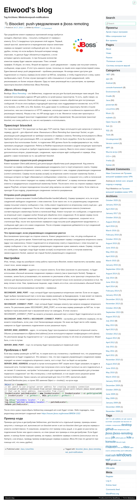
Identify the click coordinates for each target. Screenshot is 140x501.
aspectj (129, 419)
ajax (108, 79)
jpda (121, 438)
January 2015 (112, 265)
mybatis (109, 117)
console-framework (114, 87)
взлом (116, 460)
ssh (113, 455)
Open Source (111, 122)
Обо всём (110, 468)
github (110, 429)
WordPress (116, 498)
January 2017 (112, 213)
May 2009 (110, 398)
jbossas (108, 438)
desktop (126, 425)
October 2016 (112, 217)
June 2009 (110, 394)
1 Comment (47, 28)
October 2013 (112, 308)
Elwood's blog (28, 10)
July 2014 (110, 278)
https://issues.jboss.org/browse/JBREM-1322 (61, 413)
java (128, 429)
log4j (123, 442)
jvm (125, 438)
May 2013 (110, 325)
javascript (110, 105)
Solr (107, 126)
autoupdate (116, 421)
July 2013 (110, 321)
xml (112, 460)
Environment (111, 92)
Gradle (109, 96)
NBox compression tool (116, 36)
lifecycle (119, 442)
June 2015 (110, 248)
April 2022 (110, 209)
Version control (112, 143)
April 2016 (110, 226)
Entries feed (111, 485)
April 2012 (110, 342)
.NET (108, 74)
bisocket (79, 449)
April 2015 (110, 256)
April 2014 (110, 286)
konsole (111, 441)
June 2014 (110, 282)
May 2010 (110, 372)
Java (22, 449)
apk (125, 419)
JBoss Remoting (19, 93)
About (108, 49)
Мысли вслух (112, 152)
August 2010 (111, 364)
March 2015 (111, 260)
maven (111, 446)
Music (108, 113)
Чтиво (108, 53)
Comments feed (113, 489)
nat (66, 452)
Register (109, 476)
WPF (108, 148)
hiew (115, 429)
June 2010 (110, 368)
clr (130, 421)
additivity (118, 419)
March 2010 (111, 377)
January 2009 (112, 403)
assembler (109, 421)
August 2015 (111, 243)
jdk (113, 437)
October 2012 (112, 334)
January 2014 (112, 295)
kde (129, 437)
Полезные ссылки (114, 61)
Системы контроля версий (118, 65)
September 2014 (113, 269)
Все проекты (111, 40)
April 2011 (110, 355)
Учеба (108, 160)
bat (122, 421)
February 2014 (112, 291)
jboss (86, 449)
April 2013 (110, 329)
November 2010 (113, 360)
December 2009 (113, 385)
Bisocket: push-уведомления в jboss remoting (49, 24)
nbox (126, 447)
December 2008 (113, 407)
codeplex (109, 425)
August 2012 (111, 338)
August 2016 (111, 222)
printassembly (115, 451)
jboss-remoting (95, 449)
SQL (108, 130)
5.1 (111, 419)
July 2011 (110, 347)
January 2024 (112, 205)
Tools (108, 135)
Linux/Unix (29, 449)
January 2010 (112, 381)
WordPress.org (112, 494)
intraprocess (122, 429)
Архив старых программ (117, 32)
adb (113, 419)
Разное (109, 57)
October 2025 (112, 200)
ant (122, 419)
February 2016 (112, 235)
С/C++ (108, 156)
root (108, 455)
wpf (108, 459)
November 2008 (113, 411)
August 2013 (111, 316)
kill (133, 438)
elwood (37, 28)
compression (116, 425)
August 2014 (111, 273)
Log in (108, 481)
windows (124, 455)
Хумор (109, 165)
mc (119, 447)
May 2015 (110, 252)
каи (119, 460)
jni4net (118, 438)
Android (109, 83)
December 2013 (113, 299)
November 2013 (113, 303)
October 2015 (112, 239)
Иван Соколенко (113, 173)
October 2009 (112, 390)
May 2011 (110, 351)
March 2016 (111, 230)
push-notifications (76, 452)
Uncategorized (112, 139)
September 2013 (113, 312)
